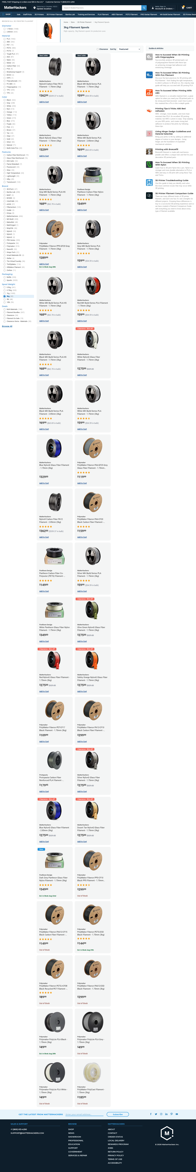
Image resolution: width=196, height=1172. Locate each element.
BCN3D (11, 198)
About (111, 1129)
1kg (11, 293)
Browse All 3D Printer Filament (17, 21)
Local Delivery (116, 1140)
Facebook (150, 1114)
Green (11, 118)
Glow (10, 170)
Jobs (110, 1148)
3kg (10, 296)
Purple (11, 124)
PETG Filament (132, 14)
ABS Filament (117, 14)
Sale (18, 14)
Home (66, 22)
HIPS (10, 78)
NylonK (11, 234)
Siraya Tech (13, 252)
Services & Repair (77, 1155)
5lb (10, 299)
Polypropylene (14, 87)
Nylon (11, 60)
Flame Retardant (14, 164)
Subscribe (118, 1114)
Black (11, 100)
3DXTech (12, 189)
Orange (12, 112)
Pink (10, 127)
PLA (11, 39)
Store (73, 22)
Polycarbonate (14, 81)
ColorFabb (12, 201)
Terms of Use (115, 1159)
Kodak (10, 210)
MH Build (12, 219)
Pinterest (171, 1114)
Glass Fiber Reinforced (17, 158)
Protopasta (13, 243)
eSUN (11, 204)
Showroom (74, 1137)
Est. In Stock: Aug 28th (47, 267)
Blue (11, 121)
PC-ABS (11, 84)
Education (74, 1144)
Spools (12, 280)
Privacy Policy (116, 1155)
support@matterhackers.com (27, 1133)
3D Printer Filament (55, 14)
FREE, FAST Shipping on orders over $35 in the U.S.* (23, 2)
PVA (10, 69)
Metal (11, 63)
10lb (10, 302)
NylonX (11, 237)
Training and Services (86, 14)
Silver (11, 142)
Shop (71, 1129)
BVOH (10, 75)
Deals (4, 306)
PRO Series (13, 240)
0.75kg (12, 290)
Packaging (7, 274)
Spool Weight (8, 284)
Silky (10, 179)
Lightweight (13, 176)
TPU (11, 90)
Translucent (14, 182)
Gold (10, 139)
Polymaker (13, 246)
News (71, 1133)
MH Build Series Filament (170, 14)
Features (6, 152)
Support (73, 1148)
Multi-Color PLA (14, 148)
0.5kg (11, 287)
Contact (112, 1133)
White (11, 106)
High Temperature (15, 173)
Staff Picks (27, 14)
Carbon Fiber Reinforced (18, 155)
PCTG (10, 51)
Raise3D (12, 249)
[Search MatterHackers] (144, 8)
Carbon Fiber (13, 66)
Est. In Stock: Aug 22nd (47, 896)
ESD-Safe (12, 161)
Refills (11, 277)
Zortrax (11, 270)
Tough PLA (13, 54)
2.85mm (12, 32)
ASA (10, 57)
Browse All (7, 326)
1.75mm (13, 29)
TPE (10, 93)
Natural (11, 145)
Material (6, 36)
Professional (75, 1140)
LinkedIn (166, 1114)
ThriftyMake (14, 264)
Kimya (10, 213)
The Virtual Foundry (16, 261)
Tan (10, 133)
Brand (5, 186)
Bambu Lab (70, 14)
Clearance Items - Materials (19, 321)
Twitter (156, 1114)
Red (10, 109)
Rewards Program (118, 1144)
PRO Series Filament (149, 14)
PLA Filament (103, 14)
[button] (45, 8)
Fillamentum (14, 207)
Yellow (12, 115)
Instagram (161, 1114)
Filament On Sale (15, 318)
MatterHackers (15, 216)
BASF (10, 195)
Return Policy (115, 1152)
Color (4, 97)
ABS (11, 42)
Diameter (6, 26)
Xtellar (10, 258)
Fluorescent (13, 167)
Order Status (115, 1137)
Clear (10, 136)
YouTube (176, 1114)
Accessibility (115, 1163)
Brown (11, 130)
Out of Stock (82, 896)
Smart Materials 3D (15, 255)
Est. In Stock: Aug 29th (85, 950)
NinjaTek (12, 228)
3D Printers (39, 14)
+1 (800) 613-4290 (67, 2)
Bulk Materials (14, 309)
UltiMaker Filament (16, 267)
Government (75, 1152)
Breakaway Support (15, 72)
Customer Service (53, 2)
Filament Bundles (16, 312)
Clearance (103, 49)
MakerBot (12, 222)
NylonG (11, 231)
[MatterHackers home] (15, 8)
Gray (11, 103)
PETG (11, 48)
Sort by (113, 49)
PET (10, 45)
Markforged (12, 225)
